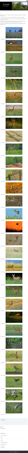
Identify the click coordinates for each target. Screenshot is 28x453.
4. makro (2, 440)
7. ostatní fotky (2, 445)
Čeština (2, 428)
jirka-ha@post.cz (3, 419)
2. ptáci (1, 437)
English (4, 428)
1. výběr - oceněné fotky (4, 435)
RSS (17, 451)
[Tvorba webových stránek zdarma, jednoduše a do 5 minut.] (15, 451)
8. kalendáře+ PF (3, 447)
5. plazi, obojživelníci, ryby (4, 442)
